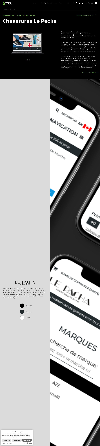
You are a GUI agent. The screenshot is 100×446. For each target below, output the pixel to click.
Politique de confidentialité (7, 443)
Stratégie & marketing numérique (51, 3)
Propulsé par (24, 443)
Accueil (5, 9)
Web (34, 3)
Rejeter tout (7, 440)
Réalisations (11, 9)
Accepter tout (27, 440)
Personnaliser (17, 440)
